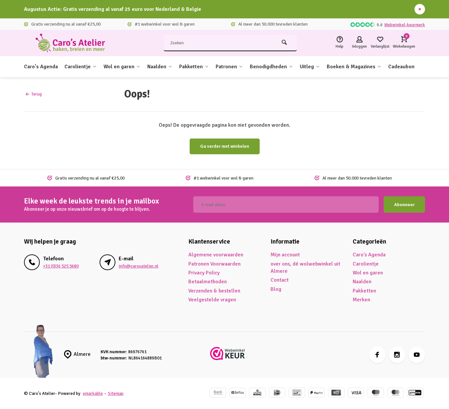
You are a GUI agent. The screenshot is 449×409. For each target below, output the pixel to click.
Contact (280, 280)
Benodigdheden (268, 66)
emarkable (93, 393)
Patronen (226, 66)
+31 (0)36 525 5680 (61, 266)
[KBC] (257, 393)
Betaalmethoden (207, 281)
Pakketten (191, 66)
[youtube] (417, 355)
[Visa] (356, 393)
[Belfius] (237, 393)
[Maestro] (375, 393)
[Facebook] (377, 355)
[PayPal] (316, 393)
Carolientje (77, 66)
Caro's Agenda (41, 66)
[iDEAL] (277, 393)
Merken (361, 299)
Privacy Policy (204, 272)
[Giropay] (415, 393)
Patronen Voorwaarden (214, 264)
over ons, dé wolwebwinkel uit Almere (305, 267)
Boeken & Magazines (351, 66)
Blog (276, 289)
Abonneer (404, 204)
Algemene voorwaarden (215, 254)
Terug (36, 94)
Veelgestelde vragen (212, 299)
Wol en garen (119, 66)
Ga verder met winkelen (224, 146)
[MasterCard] (395, 393)
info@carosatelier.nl (138, 266)
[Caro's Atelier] (73, 43)
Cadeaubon (401, 66)
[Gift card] (336, 393)
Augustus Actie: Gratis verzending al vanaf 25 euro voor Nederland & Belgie (112, 9)
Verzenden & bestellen (214, 291)
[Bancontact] (297, 393)
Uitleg (307, 66)
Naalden (156, 66)
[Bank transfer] (218, 393)
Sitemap (116, 393)
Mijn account (285, 254)
